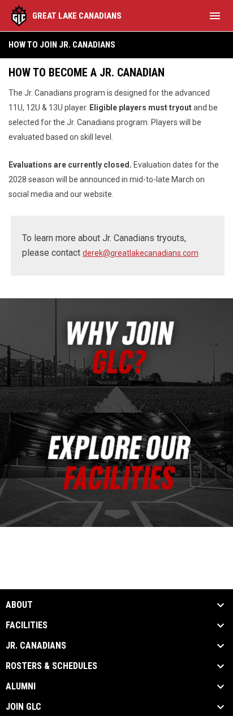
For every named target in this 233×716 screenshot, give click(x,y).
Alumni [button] (21, 686)
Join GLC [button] (23, 706)
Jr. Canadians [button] (36, 645)
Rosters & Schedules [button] (51, 666)
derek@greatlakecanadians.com (141, 253)
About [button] (19, 605)
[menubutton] (215, 16)
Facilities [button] (27, 625)
